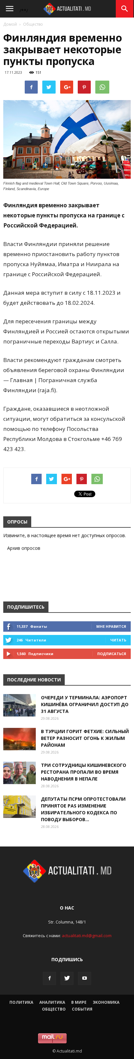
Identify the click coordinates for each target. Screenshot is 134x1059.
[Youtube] (84, 978)
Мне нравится (111, 626)
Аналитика (52, 1002)
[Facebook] (49, 978)
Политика (21, 1002)
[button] (125, 9)
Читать (118, 640)
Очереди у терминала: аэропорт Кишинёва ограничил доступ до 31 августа (84, 704)
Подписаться (111, 653)
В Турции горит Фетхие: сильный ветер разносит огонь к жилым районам (85, 738)
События (82, 1009)
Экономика (106, 1002)
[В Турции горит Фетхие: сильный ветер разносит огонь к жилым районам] (19, 739)
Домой (10, 24)
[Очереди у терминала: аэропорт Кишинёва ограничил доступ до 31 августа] (19, 705)
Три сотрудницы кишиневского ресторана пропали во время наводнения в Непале (83, 772)
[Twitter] (67, 978)
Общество (33, 24)
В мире (79, 1002)
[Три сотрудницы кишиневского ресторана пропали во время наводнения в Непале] (19, 773)
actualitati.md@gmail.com (87, 935)
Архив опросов (23, 548)
